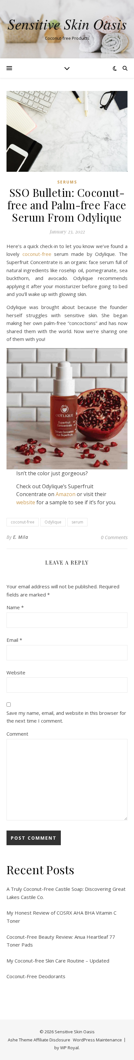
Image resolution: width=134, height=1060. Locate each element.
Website (16, 672)
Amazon (65, 494)
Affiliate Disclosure (52, 1040)
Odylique (53, 522)
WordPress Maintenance (97, 1040)
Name (15, 607)
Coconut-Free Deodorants (36, 976)
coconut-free (36, 254)
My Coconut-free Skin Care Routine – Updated (58, 960)
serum (77, 522)
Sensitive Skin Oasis (67, 23)
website (25, 502)
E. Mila (20, 537)
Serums (67, 182)
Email (14, 640)
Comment (17, 733)
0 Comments (114, 537)
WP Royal (69, 1048)
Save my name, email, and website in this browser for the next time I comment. (66, 717)
